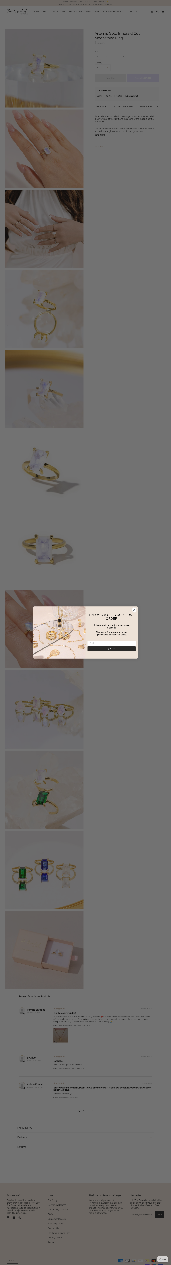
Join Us (111, 648)
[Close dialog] (134, 610)
